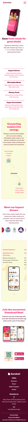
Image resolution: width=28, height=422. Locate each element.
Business (14, 381)
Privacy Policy (14, 415)
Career (14, 389)
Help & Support (14, 387)
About (14, 384)
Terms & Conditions (14, 417)
